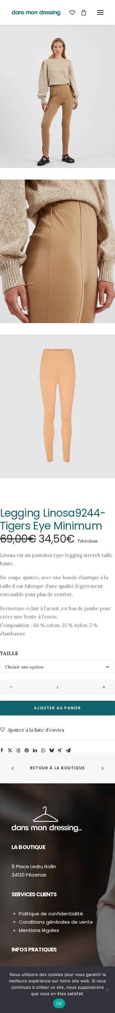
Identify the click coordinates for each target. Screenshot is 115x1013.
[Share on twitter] (10, 750)
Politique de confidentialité (51, 913)
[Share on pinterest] (26, 750)
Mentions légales (39, 930)
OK (59, 1003)
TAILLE (9, 653)
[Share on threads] (18, 750)
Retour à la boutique (57, 768)
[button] (100, 12)
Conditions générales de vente (56, 922)
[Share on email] (68, 750)
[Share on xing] (60, 750)
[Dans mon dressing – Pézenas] (36, 12)
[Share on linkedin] (35, 750)
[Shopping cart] (81, 12)
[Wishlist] (69, 12)
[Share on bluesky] (51, 750)
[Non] (107, 990)
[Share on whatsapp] (43, 750)
